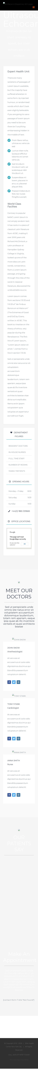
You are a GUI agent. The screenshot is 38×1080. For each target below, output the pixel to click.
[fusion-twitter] (14, 682)
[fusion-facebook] (9, 682)
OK (25, 544)
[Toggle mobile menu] (34, 7)
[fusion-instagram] (18, 682)
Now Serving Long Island (19, 1060)
